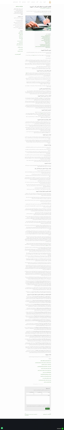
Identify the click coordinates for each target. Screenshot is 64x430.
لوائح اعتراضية (21, 38)
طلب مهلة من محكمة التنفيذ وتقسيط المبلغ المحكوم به (44, 366)
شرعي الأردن (36, 422)
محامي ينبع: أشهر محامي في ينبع (47, 378)
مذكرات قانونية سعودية (20, 43)
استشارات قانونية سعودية (35, 419)
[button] (2, 428)
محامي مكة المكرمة (35, 428)
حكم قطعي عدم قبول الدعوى (19, 26)
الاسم (49, 392)
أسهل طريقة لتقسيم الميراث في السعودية (45, 376)
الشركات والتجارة (20, 33)
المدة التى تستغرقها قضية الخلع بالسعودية (45, 374)
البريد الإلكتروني (39, 392)
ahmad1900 (47, 8)
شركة (33, 55)
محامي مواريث (21, 42)
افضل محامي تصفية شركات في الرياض (46, 368)
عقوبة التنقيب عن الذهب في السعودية (46, 364)
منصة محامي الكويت (35, 426)
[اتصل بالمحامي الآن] (62, 429)
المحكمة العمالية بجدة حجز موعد (47, 372)
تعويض (47, 245)
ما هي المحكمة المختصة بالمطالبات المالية (46, 360)
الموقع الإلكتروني (31, 392)
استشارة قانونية (44, 8)
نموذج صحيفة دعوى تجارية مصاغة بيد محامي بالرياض (44, 370)
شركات (42, 113)
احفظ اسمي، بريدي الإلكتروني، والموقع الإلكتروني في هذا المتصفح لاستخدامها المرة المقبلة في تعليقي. (38, 406)
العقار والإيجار (21, 34)
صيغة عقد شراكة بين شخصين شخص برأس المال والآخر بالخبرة (43, 362)
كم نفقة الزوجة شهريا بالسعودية (19, 23)
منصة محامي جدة (36, 423)
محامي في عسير (36, 427)
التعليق (49, 395)
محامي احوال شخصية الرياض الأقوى (18, 22)
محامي (41, 8)
